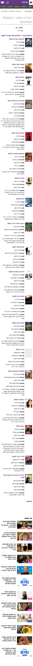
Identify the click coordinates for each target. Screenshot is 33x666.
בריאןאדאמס (15, 284)
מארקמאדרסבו (14, 335)
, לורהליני (16, 292)
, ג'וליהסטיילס (7, 468)
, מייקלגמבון (9, 343)
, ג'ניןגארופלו (9, 444)
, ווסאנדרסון (8, 287)
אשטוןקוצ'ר (15, 468)
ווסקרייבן (18, 299)
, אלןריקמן (6, 452)
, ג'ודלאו (12, 94)
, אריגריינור (8, 190)
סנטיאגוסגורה (14, 172)
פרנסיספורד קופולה (14, 361)
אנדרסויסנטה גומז (15, 169)
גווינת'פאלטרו (15, 389)
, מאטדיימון (15, 450)
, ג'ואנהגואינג (9, 73)
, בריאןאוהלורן (7, 448)
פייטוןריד (18, 202)
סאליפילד (17, 403)
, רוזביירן (4, 92)
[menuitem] (24, 7)
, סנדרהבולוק (15, 147)
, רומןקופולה (8, 229)
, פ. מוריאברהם (17, 121)
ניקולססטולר (15, 205)
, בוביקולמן (9, 267)
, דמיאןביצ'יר (7, 147)
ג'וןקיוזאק (16, 265)
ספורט (10, 6)
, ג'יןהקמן (8, 393)
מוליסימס (16, 217)
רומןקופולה (17, 352)
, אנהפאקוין (10, 290)
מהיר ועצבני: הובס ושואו (15, 11)
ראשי (30, 6)
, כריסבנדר (8, 311)
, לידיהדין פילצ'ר (9, 235)
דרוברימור (17, 181)
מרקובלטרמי (15, 308)
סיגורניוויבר (15, 54)
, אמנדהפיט (16, 267)
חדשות (24, 6)
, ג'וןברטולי (9, 415)
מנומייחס (18, 157)
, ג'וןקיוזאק (16, 73)
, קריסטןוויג (5, 56)
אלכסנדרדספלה (14, 113)
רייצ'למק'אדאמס (14, 314)
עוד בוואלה (28, 518)
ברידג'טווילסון (15, 418)
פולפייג (18, 42)
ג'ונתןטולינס (15, 253)
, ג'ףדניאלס (9, 292)
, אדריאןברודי (8, 121)
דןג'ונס (17, 165)
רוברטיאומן (17, 48)
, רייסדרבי (9, 217)
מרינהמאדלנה (16, 311)
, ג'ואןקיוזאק (9, 265)
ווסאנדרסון (17, 104)
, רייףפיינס (5, 125)
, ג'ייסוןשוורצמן (11, 242)
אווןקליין (16, 290)
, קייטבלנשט (17, 343)
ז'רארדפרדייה (14, 364)
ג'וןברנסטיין (15, 406)
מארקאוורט (15, 211)
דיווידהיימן (17, 214)
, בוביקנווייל (10, 92)
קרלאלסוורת (15, 302)
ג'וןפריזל (16, 411)
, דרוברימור (14, 192)
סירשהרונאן (15, 119)
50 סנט (17, 92)
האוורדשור (15, 438)
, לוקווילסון (14, 393)
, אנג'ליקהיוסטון (17, 241)
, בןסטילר (7, 389)
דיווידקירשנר (17, 262)
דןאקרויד (16, 45)
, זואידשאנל (17, 219)
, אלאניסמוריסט (8, 446)
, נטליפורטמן (8, 241)
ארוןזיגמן (16, 259)
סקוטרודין (17, 116)
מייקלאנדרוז (15, 142)
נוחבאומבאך (17, 275)
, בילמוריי (12, 56)
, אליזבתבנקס (10, 70)
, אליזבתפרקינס (7, 54)
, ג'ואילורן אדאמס (7, 420)
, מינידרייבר (15, 422)
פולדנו (17, 70)
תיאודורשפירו (14, 51)
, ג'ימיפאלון (16, 194)
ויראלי (4, 6)
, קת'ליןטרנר (7, 418)
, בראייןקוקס (12, 316)
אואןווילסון (15, 483)
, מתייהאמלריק (11, 126)
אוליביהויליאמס (14, 493)
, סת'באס (8, 253)
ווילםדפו (16, 341)
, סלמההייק (17, 446)
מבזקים (17, 6)
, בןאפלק (12, 452)
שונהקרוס (15, 184)
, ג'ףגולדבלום (8, 123)
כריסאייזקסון (17, 459)
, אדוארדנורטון (16, 123)
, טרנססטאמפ (9, 219)
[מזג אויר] (7, 2)
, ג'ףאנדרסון (8, 450)
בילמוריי (16, 238)
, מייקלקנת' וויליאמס (11, 58)
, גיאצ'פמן (5, 314)
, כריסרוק (15, 448)
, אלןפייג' (10, 194)
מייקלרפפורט (15, 145)
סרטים (25, 2)
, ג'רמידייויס (15, 366)
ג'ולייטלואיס (15, 190)
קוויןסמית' (17, 429)
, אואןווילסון (12, 125)
